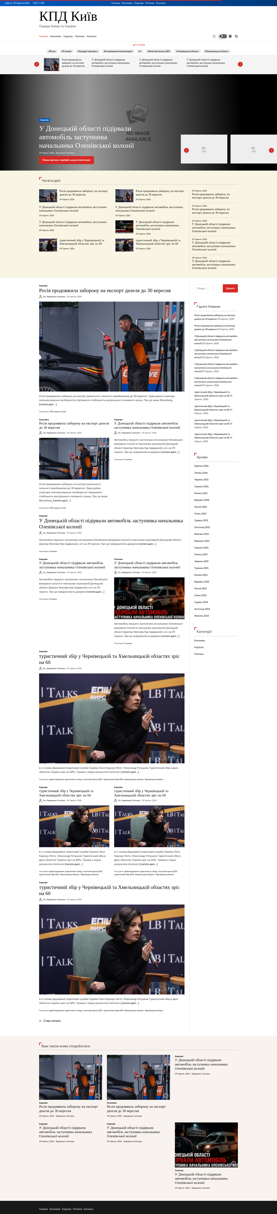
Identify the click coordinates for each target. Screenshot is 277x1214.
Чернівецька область (154, 779)
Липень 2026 (201, 473)
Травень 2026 (201, 486)
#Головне (66, 51)
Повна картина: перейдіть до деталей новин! (66, 160)
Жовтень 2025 (201, 534)
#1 (140, 51)
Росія (63, 412)
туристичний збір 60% (113, 779)
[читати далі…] (48, 404)
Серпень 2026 (201, 466)
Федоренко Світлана (65, 153)
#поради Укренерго (88, 51)
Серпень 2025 (201, 547)
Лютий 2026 (200, 507)
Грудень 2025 (201, 520)
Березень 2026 (201, 500)
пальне (57, 412)
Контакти (161, 3)
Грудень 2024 (201, 602)
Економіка (127, 3)
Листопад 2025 (202, 527)
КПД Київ (68, 16)
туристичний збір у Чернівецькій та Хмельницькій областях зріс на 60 (81, 242)
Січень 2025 (200, 595)
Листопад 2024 (202, 609)
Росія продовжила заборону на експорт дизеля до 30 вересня (83, 192)
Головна (115, 3)
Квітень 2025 (201, 575)
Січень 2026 (200, 513)
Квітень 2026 (201, 493)
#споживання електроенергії (118, 51)
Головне (128, 459)
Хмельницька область (134, 779)
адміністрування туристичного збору (65, 779)
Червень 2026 (201, 479)
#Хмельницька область (216, 51)
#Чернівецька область (187, 51)
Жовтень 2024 (201, 615)
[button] (36, 64)
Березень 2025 (201, 581)
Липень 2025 (201, 554)
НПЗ (51, 412)
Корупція (138, 3)
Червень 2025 (201, 561)
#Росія (52, 51)
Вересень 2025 (202, 541)
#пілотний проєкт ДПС (159, 51)
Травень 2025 (201, 568)
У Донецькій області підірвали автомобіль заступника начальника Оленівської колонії (63, 62)
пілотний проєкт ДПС (92, 779)
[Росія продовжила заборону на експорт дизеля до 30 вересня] (112, 347)
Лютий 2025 (200, 588)
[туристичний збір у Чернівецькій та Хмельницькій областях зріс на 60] (112, 718)
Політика (149, 3)
